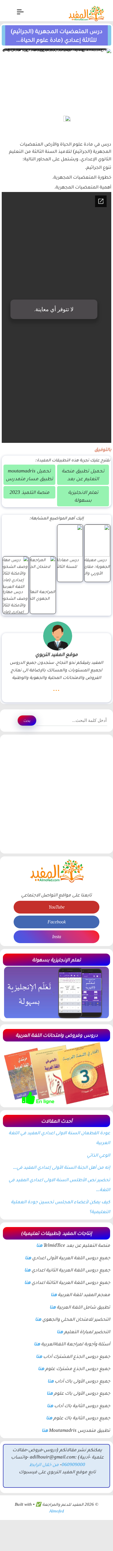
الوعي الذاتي (98, 1155)
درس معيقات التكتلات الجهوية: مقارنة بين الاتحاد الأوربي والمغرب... (86, 566)
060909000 (73, 1464)
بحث (26, 720)
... (56, 688)
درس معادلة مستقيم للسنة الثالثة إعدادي (59, 563)
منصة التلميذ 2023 (29, 492)
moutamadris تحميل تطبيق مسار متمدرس (29, 474)
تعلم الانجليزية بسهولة (83, 496)
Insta (56, 936)
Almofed (56, 1511)
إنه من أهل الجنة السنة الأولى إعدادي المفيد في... (61, 1167)
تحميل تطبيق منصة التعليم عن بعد (83, 474)
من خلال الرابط (44, 1464)
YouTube (57, 907)
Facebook (57, 921)
